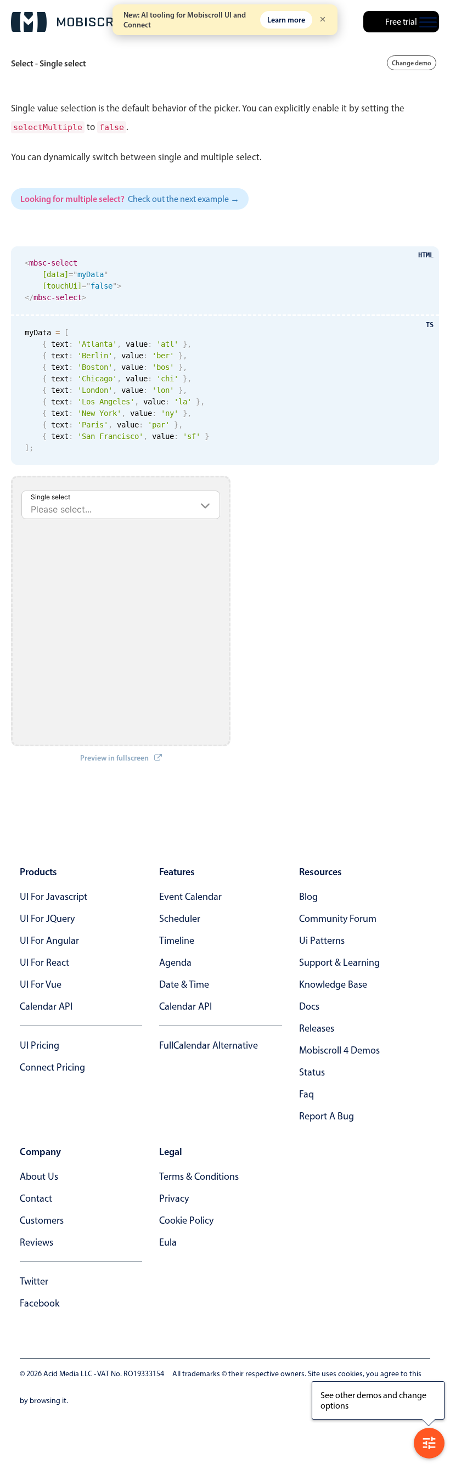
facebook (39, 1303)
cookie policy (186, 1220)
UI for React (44, 962)
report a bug (326, 1116)
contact (36, 1198)
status (312, 1072)
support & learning (339, 962)
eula (168, 1242)
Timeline (176, 940)
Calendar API (46, 1006)
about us (39, 1176)
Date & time (184, 984)
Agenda (175, 962)
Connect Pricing (52, 1067)
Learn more (286, 20)
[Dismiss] (323, 20)
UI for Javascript (53, 897)
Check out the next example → (183, 199)
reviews (36, 1242)
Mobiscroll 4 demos (339, 1050)
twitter (34, 1281)
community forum (337, 919)
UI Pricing (39, 1045)
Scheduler (179, 919)
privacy (174, 1198)
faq (306, 1094)
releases (316, 1028)
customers (42, 1220)
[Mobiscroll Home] (74, 22)
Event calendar (190, 897)
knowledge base (333, 984)
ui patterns (322, 940)
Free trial (401, 21)
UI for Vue (40, 984)
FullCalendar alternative (208, 1045)
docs (309, 1006)
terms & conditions (199, 1176)
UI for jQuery (47, 919)
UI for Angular (49, 940)
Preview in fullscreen (114, 758)
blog (308, 897)
